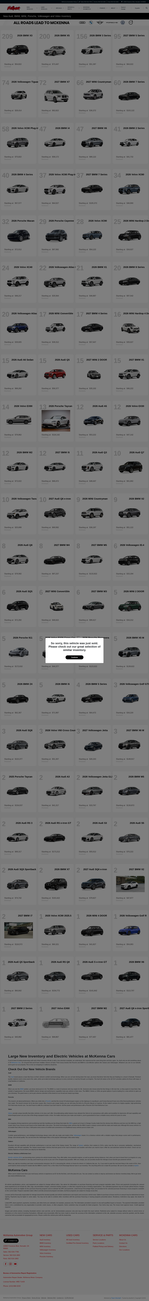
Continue (74, 657)
